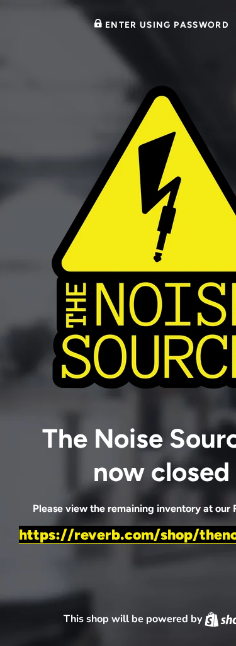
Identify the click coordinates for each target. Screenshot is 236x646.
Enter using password (166, 25)
